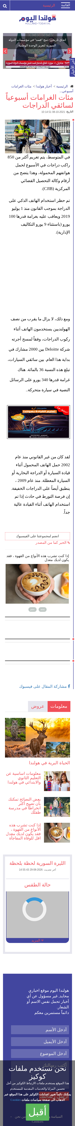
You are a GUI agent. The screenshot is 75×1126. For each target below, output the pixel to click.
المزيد (36, 940)
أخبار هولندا (44, 86)
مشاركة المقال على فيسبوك (43, 686)
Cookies (15, 1099)
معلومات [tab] (58, 706)
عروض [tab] (37, 706)
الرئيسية (62, 86)
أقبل (37, 1111)
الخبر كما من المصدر (51, 543)
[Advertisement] (37, 275)
